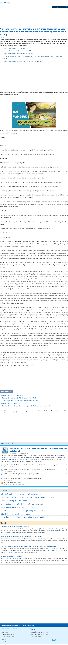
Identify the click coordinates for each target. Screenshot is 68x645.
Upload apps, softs (35, 637)
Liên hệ (4, 641)
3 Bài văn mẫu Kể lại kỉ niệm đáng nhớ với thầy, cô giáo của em (21, 536)
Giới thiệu (5, 632)
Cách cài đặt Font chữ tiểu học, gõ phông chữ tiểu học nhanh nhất (27, 510)
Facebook (53, 640)
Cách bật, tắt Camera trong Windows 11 (17, 514)
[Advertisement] (34, 13)
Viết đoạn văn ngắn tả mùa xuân (14, 500)
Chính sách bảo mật (8, 637)
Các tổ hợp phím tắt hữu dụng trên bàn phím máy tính (22, 517)
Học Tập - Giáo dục (5, 37)
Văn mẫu (14, 37)
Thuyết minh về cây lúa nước (12, 482)
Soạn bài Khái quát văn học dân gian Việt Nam (18, 51)
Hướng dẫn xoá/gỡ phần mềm (39, 634)
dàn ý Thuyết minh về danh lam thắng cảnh (49, 529)
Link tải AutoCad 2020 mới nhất (11, 556)
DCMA (4, 639)
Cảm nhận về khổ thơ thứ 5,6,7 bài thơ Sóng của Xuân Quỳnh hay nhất (29, 497)
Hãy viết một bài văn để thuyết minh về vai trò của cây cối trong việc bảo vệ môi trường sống (31, 469)
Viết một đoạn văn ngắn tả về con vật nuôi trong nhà (22, 504)
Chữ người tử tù (54, 548)
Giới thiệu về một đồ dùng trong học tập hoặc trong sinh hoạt (22, 474)
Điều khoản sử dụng (8, 634)
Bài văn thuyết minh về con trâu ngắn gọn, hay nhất (21, 494)
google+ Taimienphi (55, 640)
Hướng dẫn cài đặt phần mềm (39, 632)
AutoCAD (15, 558)
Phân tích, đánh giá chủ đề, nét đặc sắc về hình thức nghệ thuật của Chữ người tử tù (28, 546)
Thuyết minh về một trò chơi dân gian (15, 48)
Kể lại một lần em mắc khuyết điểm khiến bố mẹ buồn (22, 507)
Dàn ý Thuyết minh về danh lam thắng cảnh (15, 526)
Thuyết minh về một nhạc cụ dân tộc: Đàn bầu (18, 54)
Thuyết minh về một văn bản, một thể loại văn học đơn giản (22, 61)
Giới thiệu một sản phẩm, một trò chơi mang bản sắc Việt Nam (22, 478)
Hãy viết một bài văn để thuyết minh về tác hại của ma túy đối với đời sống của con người (30, 465)
